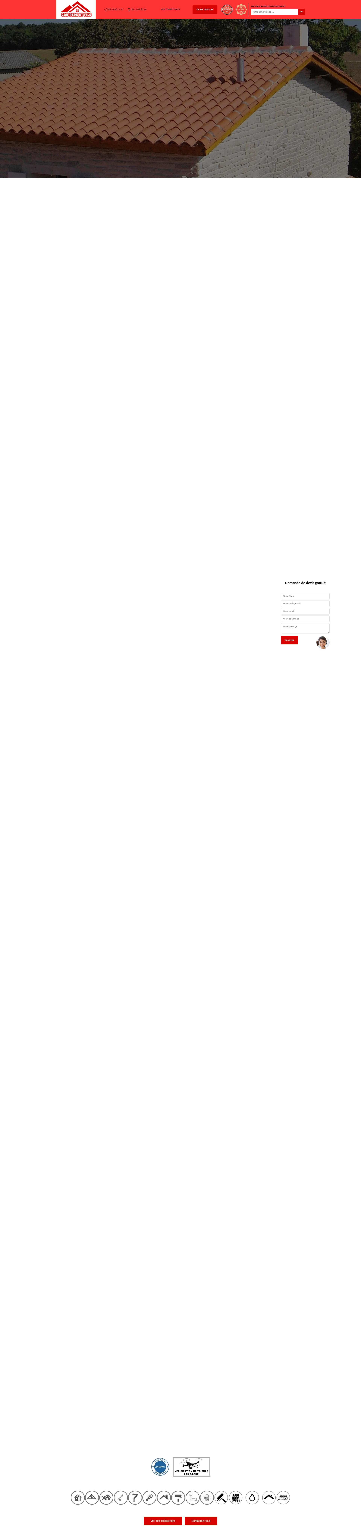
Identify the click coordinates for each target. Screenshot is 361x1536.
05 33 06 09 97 (116, 9)
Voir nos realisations (163, 1521)
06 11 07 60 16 (138, 9)
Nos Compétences (170, 9)
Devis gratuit (204, 9)
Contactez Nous (201, 1521)
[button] (27, 768)
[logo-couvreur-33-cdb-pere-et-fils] (76, 9)
